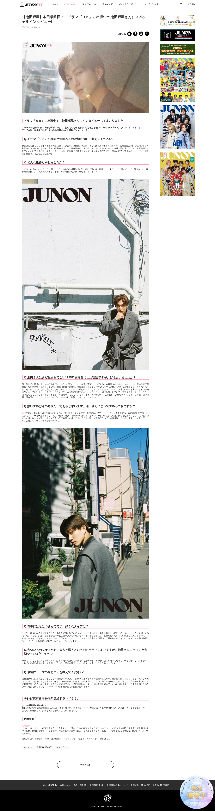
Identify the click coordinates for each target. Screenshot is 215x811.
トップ (55, 4)
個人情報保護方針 (97, 785)
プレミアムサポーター (128, 4)
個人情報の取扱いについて (117, 785)
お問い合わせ (65, 785)
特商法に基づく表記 (161, 785)
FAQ (75, 785)
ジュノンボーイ (89, 4)
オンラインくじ (152, 4)
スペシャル (28, 747)
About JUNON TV (50, 785)
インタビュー (62, 747)
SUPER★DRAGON (44, 747)
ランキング (107, 4)
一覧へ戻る (85, 764)
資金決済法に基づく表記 (140, 785)
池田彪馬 (26, 725)
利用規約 (83, 785)
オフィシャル (70, 4)
